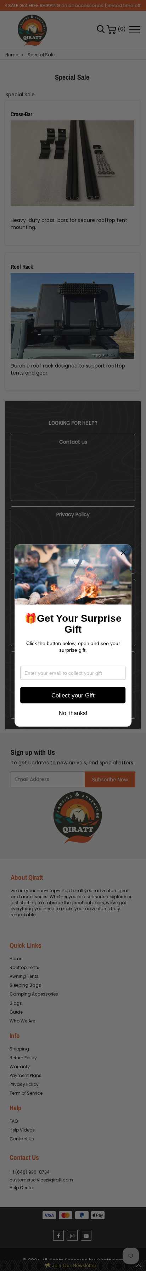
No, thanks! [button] (73, 713)
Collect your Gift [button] (73, 695)
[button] (123, 552)
